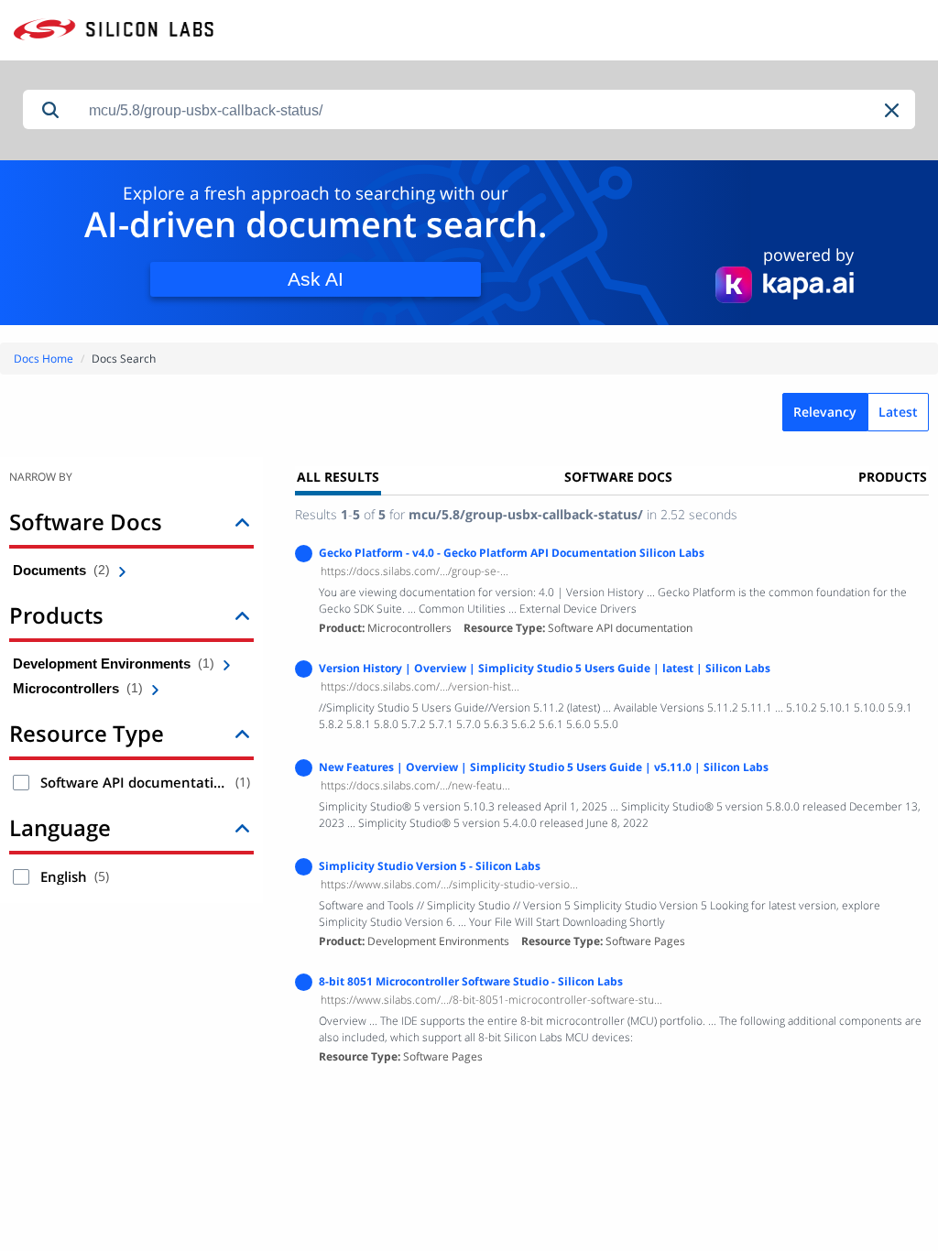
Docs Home (43, 358)
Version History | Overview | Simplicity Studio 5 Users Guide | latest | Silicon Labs (544, 668)
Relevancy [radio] (824, 411)
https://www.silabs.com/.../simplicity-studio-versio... (449, 884)
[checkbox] (21, 782)
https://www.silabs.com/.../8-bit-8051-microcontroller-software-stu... (491, 999)
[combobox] (496, 110)
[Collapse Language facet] (242, 827)
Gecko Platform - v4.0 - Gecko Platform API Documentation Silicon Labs (511, 552)
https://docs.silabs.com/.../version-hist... (420, 686)
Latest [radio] (898, 411)
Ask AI (316, 278)
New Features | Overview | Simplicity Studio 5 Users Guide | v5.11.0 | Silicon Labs (544, 767)
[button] (893, 110)
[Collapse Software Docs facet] (242, 522)
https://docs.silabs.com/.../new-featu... (415, 785)
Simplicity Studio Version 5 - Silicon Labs (429, 866)
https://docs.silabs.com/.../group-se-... (414, 571)
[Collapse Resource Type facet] (242, 733)
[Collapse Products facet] (242, 615)
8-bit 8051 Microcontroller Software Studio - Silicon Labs (471, 981)
